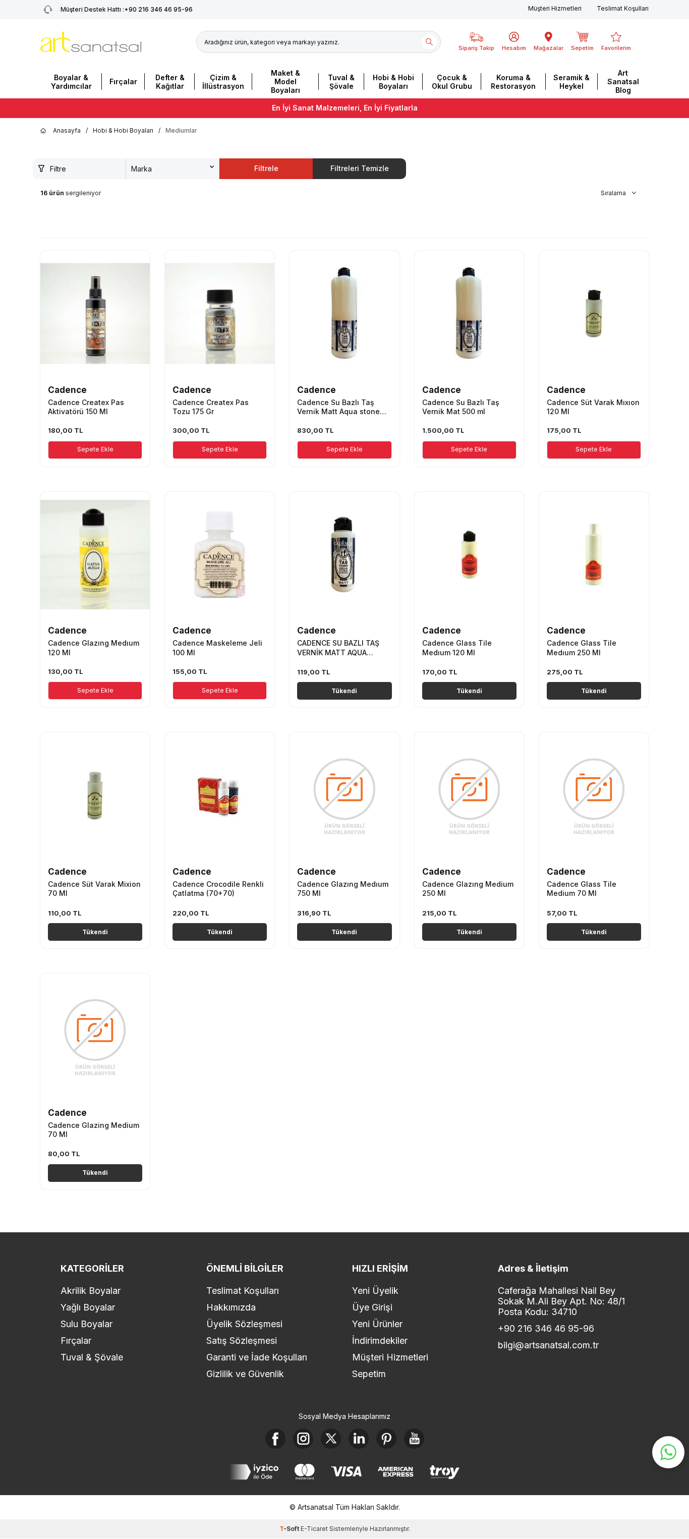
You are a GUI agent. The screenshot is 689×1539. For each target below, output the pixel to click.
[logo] (90, 42)
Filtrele (266, 168)
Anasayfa (67, 130)
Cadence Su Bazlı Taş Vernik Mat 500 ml (460, 407)
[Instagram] (303, 1439)
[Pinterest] (386, 1439)
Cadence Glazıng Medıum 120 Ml (93, 647)
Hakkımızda (231, 1307)
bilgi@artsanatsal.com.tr (548, 1345)
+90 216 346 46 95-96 (127, 9)
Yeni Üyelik (375, 1290)
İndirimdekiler (380, 1340)
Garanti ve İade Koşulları (256, 1357)
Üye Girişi (372, 1307)
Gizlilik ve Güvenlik (245, 1374)
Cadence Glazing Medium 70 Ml (93, 1129)
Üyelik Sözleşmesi (244, 1324)
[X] (331, 1439)
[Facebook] (275, 1439)
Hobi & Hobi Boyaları (393, 81)
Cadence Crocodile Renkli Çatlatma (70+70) (218, 888)
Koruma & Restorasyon (513, 81)
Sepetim (369, 1374)
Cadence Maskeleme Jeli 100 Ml (217, 647)
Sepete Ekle (95, 449)
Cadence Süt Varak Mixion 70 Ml (94, 888)
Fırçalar (123, 81)
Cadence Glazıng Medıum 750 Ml (342, 888)
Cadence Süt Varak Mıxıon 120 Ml (593, 407)
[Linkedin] (359, 1439)
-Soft (290, 1528)
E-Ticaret (314, 1528)
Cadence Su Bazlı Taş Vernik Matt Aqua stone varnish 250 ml (338, 407)
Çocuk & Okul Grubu (452, 81)
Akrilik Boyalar (91, 1290)
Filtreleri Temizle (359, 168)
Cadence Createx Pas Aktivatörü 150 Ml (86, 407)
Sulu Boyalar (86, 1324)
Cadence (67, 390)
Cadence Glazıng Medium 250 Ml (467, 888)
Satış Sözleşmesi (241, 1340)
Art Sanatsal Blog (623, 81)
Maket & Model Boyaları (285, 81)
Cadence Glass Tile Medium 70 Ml (581, 888)
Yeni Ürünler (377, 1324)
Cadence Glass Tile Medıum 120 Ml (457, 647)
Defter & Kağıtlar (170, 81)
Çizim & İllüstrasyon (223, 81)
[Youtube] (414, 1439)
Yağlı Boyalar (88, 1307)
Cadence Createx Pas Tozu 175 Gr (211, 407)
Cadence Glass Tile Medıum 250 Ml (581, 647)
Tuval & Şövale (341, 81)
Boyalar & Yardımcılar (71, 81)
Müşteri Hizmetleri (555, 8)
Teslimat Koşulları (623, 8)
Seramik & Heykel (571, 81)
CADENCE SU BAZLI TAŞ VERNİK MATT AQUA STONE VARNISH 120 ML (339, 648)
